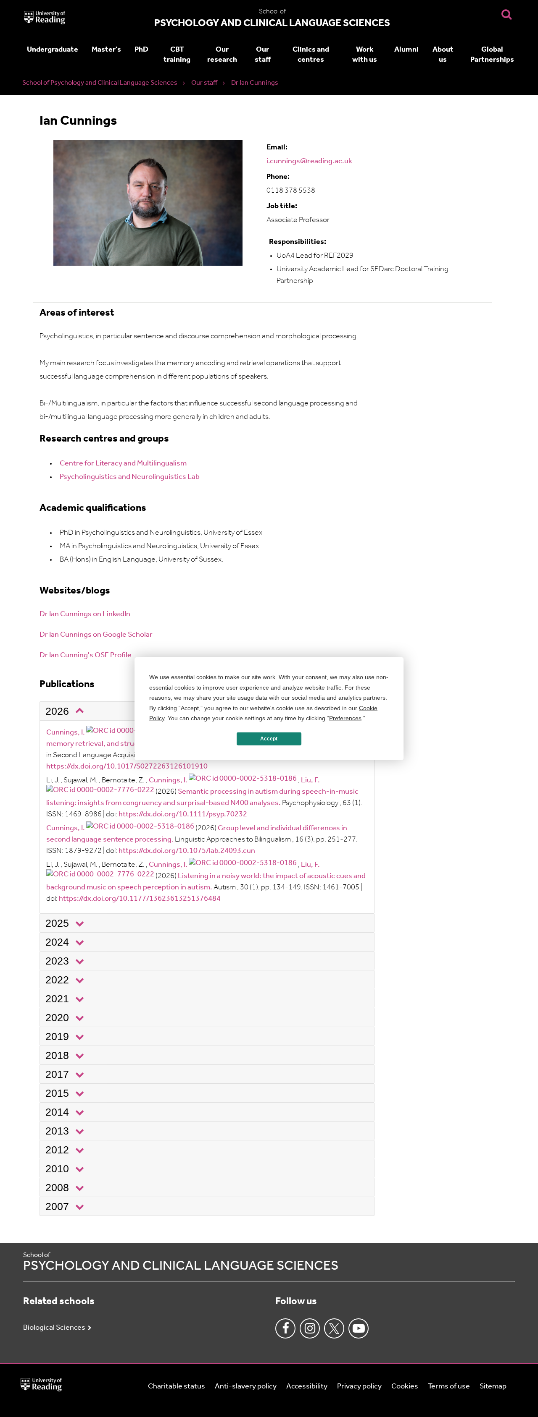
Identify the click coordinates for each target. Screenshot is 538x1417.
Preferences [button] (345, 718)
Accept (268, 739)
